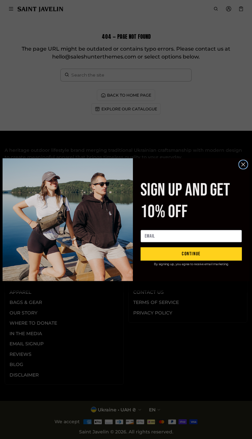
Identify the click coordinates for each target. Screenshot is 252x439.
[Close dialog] (243, 164)
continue (191, 254)
